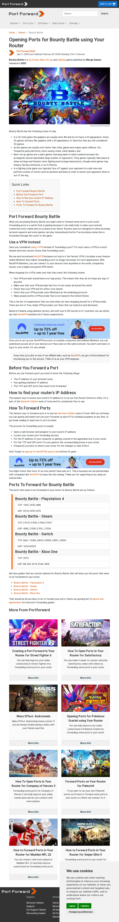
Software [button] (43, 23)
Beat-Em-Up (46, 59)
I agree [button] (72, 906)
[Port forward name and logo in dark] (27, 13)
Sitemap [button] (73, 23)
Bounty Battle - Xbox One (27, 593)
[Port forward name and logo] (15, 3)
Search (104, 13)
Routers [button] (14, 23)
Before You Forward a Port (29, 194)
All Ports (57, 913)
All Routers (58, 909)
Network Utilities (29, 401)
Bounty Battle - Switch (25, 589)
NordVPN (39, 256)
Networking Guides (36, 913)
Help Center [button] (58, 23)
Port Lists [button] (28, 23)
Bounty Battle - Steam (25, 586)
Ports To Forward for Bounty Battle (34, 205)
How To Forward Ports (27, 201)
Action (35, 59)
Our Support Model (36, 909)
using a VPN (37, 247)
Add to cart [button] (106, 3)
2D (29, 59)
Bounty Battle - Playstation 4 (29, 582)
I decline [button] (85, 906)
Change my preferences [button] (81, 912)
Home (12, 32)
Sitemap (57, 897)
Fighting (62, 59)
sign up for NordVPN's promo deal (42, 451)
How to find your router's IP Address (34, 198)
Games (21, 32)
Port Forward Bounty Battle (30, 191)
